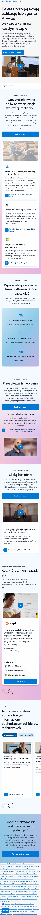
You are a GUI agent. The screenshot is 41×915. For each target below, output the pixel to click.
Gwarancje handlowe (14, 869)
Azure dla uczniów (26, 879)
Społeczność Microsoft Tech (27, 891)
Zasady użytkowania (17, 911)
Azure (2, 884)
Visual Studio (16, 896)
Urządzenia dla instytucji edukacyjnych (13, 871)
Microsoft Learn (5, 889)
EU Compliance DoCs (29, 914)
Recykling (3, 869)
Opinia (5, 910)
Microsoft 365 (19, 884)
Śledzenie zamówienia (31, 866)
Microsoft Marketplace (7, 894)
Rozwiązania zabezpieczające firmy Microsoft (24, 881)
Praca (23, 896)
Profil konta (11, 864)
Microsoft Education (28, 869)
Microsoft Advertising (31, 884)
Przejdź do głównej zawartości (11, 1)
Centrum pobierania (22, 864)
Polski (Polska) (5, 901)
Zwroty (20, 866)
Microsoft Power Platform (24, 894)
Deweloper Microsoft (34, 886)
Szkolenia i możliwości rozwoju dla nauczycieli (22, 876)
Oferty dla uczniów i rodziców (10, 879)
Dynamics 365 (9, 884)
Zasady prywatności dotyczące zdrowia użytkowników (18, 906)
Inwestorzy (33, 899)
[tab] (9, 735)
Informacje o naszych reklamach (11, 914)
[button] (20, 66)
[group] (20, 638)
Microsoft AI (4, 881)
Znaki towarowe (29, 911)
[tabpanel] (20, 774)
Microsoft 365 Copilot (7, 886)
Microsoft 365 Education (24, 874)
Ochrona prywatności (22, 899)
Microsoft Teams (20, 886)
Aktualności (11, 899)
